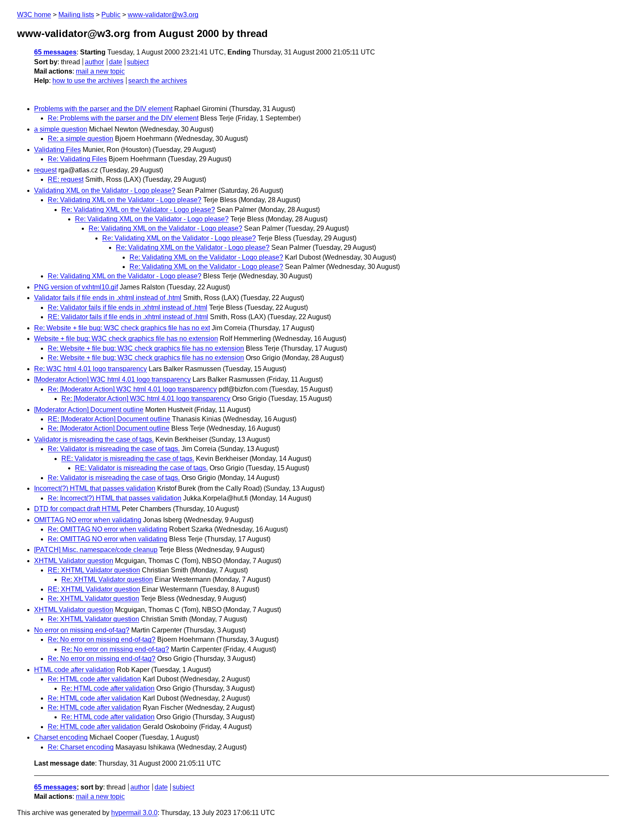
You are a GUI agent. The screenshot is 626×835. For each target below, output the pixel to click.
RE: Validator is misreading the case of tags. (127, 458)
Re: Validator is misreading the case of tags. (114, 448)
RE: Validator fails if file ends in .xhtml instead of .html (128, 316)
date (115, 62)
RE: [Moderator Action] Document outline (109, 419)
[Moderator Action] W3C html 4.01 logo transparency (112, 379)
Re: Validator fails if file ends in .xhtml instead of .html (127, 307)
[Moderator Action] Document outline (89, 409)
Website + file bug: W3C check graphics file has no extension (126, 338)
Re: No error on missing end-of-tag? (101, 639)
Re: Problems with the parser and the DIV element (123, 118)
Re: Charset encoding (81, 747)
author (94, 62)
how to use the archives (87, 80)
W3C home (34, 14)
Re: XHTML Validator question (107, 579)
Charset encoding (61, 737)
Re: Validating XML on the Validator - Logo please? (124, 199)
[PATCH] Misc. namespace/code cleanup (96, 549)
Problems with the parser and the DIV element (103, 108)
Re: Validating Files (77, 159)
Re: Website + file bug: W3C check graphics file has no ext (122, 328)
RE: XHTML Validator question (94, 570)
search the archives (157, 80)
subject (138, 62)
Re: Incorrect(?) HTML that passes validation (114, 498)
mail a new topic (100, 71)
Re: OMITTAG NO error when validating (107, 529)
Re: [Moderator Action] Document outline (108, 428)
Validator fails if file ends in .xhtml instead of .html (107, 297)
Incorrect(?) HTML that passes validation (94, 488)
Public (111, 14)
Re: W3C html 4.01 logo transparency (90, 368)
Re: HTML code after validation (94, 679)
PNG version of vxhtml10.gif (76, 287)
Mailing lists (76, 14)
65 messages (55, 52)
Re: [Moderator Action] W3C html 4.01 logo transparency (132, 389)
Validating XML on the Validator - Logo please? (104, 190)
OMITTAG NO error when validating (87, 519)
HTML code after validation (74, 669)
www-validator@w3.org (163, 14)
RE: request (65, 179)
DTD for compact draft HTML (77, 508)
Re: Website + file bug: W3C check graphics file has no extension (146, 348)
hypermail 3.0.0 (134, 812)
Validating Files (57, 149)
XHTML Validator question (73, 560)
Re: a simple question (80, 138)
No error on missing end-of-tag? (81, 630)
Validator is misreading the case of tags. (94, 439)
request (45, 170)
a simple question (60, 129)
